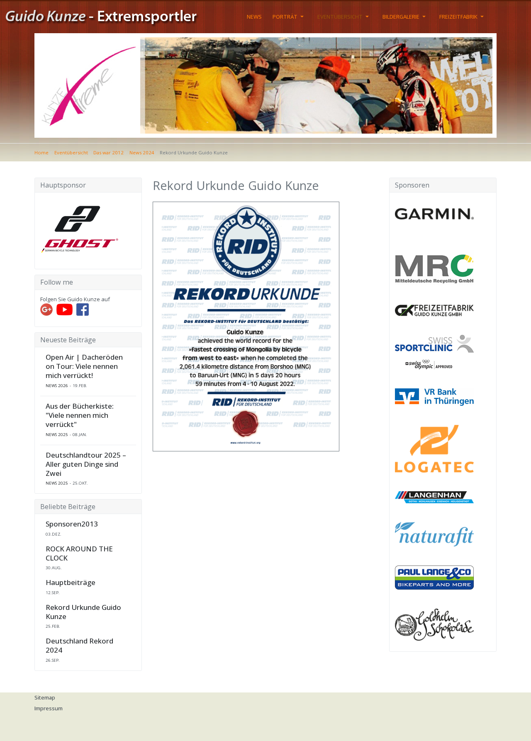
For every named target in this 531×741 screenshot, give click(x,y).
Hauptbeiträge (70, 582)
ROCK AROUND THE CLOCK (79, 553)
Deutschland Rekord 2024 (79, 645)
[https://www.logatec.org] (434, 448)
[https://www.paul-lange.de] (434, 577)
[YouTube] (64, 309)
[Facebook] (82, 309)
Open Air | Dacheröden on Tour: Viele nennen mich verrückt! (84, 366)
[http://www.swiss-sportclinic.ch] (434, 351)
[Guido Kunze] (109, 16)
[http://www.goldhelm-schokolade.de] (434, 624)
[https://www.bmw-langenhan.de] (434, 496)
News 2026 (57, 385)
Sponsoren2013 (72, 524)
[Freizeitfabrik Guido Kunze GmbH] (434, 309)
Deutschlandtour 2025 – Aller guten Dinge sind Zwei (86, 464)
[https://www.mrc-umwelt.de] (434, 267)
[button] (289, 16)
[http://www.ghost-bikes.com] (79, 227)
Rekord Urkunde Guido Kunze (83, 612)
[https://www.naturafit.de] (434, 533)
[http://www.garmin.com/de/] (434, 213)
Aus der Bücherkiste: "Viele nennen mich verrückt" (80, 415)
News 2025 (57, 434)
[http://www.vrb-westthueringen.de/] (434, 396)
